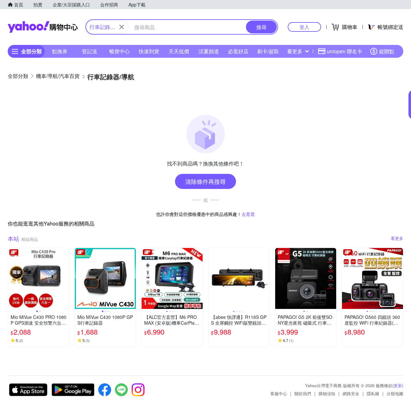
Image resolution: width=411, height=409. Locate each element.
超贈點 (386, 51)
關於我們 (302, 393)
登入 (304, 26)
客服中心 (278, 393)
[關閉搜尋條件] (122, 27)
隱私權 (373, 393)
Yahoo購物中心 (43, 27)
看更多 (294, 51)
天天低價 (179, 51)
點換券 (59, 51)
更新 (398, 385)
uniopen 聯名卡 (344, 51)
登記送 (89, 51)
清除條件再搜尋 (205, 181)
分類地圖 (395, 393)
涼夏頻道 (208, 51)
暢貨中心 (119, 51)
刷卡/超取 (268, 51)
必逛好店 (238, 51)
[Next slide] (65, 278)
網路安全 (351, 393)
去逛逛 (248, 214)
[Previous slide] (12, 278)
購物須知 (327, 393)
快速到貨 (149, 51)
